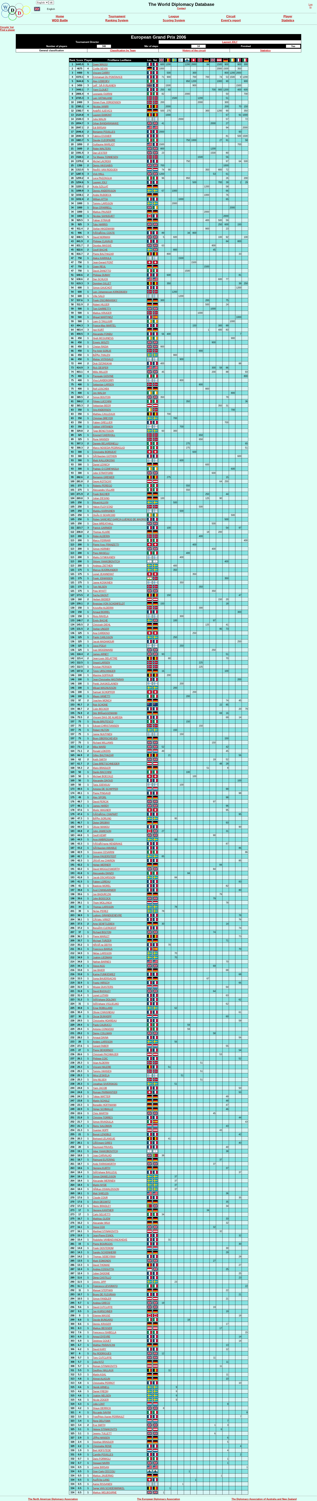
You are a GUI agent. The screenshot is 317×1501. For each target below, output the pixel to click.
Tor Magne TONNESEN (105, 157)
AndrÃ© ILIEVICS (102, 110)
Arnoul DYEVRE (101, 1336)
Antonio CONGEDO (103, 1029)
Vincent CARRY (101, 72)
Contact (181, 8)
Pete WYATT (100, 591)
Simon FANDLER (102, 1298)
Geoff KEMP (99, 835)
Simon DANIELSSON (104, 1176)
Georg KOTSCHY (102, 481)
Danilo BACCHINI (102, 772)
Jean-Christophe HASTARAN (108, 679)
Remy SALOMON (102, 1126)
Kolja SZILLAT (100, 186)
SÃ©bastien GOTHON (105, 456)
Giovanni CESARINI (103, 852)
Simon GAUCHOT (102, 287)
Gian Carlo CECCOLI (104, 1471)
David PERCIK (101, 801)
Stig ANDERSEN (102, 409)
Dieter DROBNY (101, 822)
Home (60, 16)
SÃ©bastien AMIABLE (105, 848)
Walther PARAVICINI (104, 1345)
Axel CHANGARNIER (104, 890)
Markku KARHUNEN (104, 511)
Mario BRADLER (102, 768)
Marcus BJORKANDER (105, 570)
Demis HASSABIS (103, 165)
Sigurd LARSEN (101, 662)
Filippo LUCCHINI (102, 401)
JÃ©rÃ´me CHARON (104, 860)
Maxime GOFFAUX (103, 675)
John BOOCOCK (102, 898)
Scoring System (174, 20)
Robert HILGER (101, 304)
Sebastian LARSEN (103, 384)
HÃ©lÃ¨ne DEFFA (102, 944)
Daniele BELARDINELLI (105, 443)
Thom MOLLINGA (102, 902)
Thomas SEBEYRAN (104, 1256)
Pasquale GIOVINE (103, 376)
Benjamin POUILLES (104, 131)
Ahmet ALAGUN (101, 1378)
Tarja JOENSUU (101, 784)
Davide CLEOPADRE (104, 140)
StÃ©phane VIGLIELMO (106, 1003)
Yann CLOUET (100, 89)
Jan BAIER (99, 970)
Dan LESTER (100, 152)
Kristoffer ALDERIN (103, 607)
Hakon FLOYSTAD (103, 506)
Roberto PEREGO (102, 485)
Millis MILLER (100, 372)
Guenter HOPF (101, 1130)
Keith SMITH (100, 759)
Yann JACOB (100, 1088)
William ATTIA (100, 199)
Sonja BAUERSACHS (104, 978)
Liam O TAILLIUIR (102, 321)
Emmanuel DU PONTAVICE (108, 77)
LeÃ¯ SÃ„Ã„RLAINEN (104, 85)
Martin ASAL (99, 1374)
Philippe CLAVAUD (103, 241)
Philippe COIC (100, 1058)
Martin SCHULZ (101, 1100)
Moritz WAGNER (102, 810)
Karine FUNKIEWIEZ (104, 974)
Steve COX (99, 1227)
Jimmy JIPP (99, 1281)
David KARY (99, 1349)
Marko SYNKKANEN (104, 557)
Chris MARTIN (100, 1113)
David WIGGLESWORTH (106, 869)
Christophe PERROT (104, 1383)
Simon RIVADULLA (103, 1121)
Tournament (116, 16)
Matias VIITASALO (103, 359)
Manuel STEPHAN (103, 1290)
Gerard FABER (101, 1046)
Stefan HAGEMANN (103, 228)
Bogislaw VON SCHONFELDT (109, 603)
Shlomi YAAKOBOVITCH (106, 561)
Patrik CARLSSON (103, 637)
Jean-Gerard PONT (103, 262)
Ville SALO (99, 296)
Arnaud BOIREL (101, 612)
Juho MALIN (99, 119)
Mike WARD (99, 746)
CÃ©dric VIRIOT (102, 919)
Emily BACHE (100, 620)
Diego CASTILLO (102, 1277)
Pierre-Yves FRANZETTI (106, 544)
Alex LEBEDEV (101, 81)
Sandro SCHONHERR (104, 1252)
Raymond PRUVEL (103, 1147)
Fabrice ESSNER (102, 136)
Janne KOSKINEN (102, 582)
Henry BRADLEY (102, 1206)
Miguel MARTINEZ (103, 317)
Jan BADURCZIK (102, 894)
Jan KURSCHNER (102, 1311)
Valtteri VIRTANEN (103, 426)
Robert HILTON (101, 730)
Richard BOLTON (102, 932)
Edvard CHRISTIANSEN (106, 725)
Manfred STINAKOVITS (105, 1231)
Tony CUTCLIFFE (102, 1357)
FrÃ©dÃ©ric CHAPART (105, 814)
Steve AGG (99, 966)
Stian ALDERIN (101, 1062)
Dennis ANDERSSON (104, 190)
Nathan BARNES (102, 961)
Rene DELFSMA (101, 1420)
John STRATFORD (103, 473)
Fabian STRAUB (101, 220)
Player (287, 16)
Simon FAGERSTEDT (104, 856)
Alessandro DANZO (103, 873)
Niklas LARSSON (102, 953)
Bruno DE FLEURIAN (104, 1294)
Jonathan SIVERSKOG (105, 1083)
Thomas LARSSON (103, 907)
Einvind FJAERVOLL (104, 435)
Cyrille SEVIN (100, 68)
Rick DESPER (100, 367)
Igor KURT (98, 329)
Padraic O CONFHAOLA (106, 468)
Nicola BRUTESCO (103, 721)
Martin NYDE (100, 1185)
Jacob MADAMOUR (103, 641)
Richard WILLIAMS (103, 742)
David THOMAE (101, 1265)
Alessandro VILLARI (103, 489)
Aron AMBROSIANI (103, 839)
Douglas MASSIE (102, 245)
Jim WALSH (99, 393)
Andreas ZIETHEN (103, 565)
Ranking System (116, 20)
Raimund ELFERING (104, 1159)
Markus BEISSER (102, 1328)
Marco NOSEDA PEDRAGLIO (109, 447)
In (310, 7)
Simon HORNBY (101, 548)
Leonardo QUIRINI (102, 93)
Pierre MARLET (101, 936)
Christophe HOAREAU (105, 1020)
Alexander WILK (101, 1222)
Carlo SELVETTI (101, 1214)
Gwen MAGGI (100, 64)
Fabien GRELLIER (102, 422)
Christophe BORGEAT (104, 452)
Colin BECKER (101, 709)
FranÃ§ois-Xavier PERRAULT (108, 1416)
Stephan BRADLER (103, 1442)
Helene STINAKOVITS (105, 1429)
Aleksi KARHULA (102, 258)
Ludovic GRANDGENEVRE (107, 915)
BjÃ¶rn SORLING (102, 818)
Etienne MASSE (101, 1315)
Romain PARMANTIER (105, 1092)
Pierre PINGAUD (102, 793)
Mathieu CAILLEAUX (104, 414)
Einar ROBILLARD (102, 1008)
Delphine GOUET (102, 1340)
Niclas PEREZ (100, 911)
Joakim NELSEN (102, 1395)
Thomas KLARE (101, 532)
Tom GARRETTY (102, 308)
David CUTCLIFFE (103, 1307)
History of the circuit (194, 50)
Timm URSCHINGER (104, 671)
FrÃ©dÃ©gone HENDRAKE (107, 843)
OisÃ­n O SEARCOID (104, 515)
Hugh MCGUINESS (103, 338)
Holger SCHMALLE (103, 1109)
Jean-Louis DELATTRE (105, 658)
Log (310, 4)
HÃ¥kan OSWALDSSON (106, 1189)
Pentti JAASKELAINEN (105, 683)
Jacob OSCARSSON (104, 877)
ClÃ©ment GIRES (102, 1142)
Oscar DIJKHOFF (102, 1016)
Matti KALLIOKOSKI (104, 460)
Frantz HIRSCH (101, 982)
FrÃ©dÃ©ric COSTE (104, 233)
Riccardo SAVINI (102, 1412)
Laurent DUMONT (102, 115)
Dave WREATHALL (103, 523)
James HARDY (101, 805)
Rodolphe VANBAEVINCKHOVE (110, 1239)
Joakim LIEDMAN (102, 957)
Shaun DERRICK (102, 1408)
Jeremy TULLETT (102, 1433)
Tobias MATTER (101, 1096)
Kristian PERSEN (102, 666)
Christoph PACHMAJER (105, 1054)
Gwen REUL (99, 266)
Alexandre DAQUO (103, 780)
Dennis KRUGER (102, 1324)
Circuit (230, 16)
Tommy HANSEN (102, 1071)
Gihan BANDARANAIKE (106, 123)
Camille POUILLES (103, 1454)
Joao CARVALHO (102, 1155)
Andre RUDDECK (102, 195)
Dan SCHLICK (100, 279)
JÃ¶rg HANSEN (101, 1437)
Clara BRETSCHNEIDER (106, 763)
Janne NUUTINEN (102, 734)
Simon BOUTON (101, 397)
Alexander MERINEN (104, 1180)
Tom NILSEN (100, 586)
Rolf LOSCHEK (101, 388)
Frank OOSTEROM (103, 1248)
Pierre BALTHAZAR (103, 254)
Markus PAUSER (102, 211)
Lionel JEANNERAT (103, 574)
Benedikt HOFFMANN (104, 1105)
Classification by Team (123, 50)
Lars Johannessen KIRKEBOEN (110, 291)
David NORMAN (101, 237)
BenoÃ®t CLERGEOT (104, 928)
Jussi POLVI (99, 645)
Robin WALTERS (102, 148)
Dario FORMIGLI (102, 1458)
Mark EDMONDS (102, 1260)
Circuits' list (7, 27)
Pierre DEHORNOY (103, 1050)
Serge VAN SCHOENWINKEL (109, 1488)
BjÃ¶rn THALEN (101, 355)
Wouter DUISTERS (103, 987)
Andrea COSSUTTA (103, 1269)
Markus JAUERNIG (103, 1475)
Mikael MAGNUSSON (104, 687)
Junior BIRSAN (101, 1467)
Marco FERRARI (102, 540)
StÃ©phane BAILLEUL (105, 1172)
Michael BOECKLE (103, 776)
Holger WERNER (102, 864)
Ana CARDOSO (101, 633)
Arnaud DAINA (100, 1037)
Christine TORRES (103, 1117)
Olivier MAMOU (101, 827)
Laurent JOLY (230, 42)
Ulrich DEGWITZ (102, 1201)
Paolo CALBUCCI (102, 1025)
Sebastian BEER (102, 405)
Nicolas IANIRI (101, 106)
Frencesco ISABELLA (104, 1332)
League (174, 16)
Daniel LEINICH (101, 464)
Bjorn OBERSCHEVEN (105, 738)
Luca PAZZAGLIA (102, 178)
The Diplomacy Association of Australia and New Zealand (264, 1499)
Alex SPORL (99, 797)
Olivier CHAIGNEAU (103, 1012)
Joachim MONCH (102, 700)
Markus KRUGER (102, 313)
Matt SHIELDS (101, 1193)
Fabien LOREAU (101, 881)
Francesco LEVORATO (105, 1286)
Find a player (7, 30)
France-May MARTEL (104, 325)
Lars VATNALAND (102, 98)
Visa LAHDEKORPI (103, 380)
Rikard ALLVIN (100, 502)
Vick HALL (98, 174)
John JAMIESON (102, 831)
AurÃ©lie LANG (101, 1479)
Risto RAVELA (100, 616)
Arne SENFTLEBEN (103, 923)
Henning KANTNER (103, 1210)
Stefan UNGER (101, 629)
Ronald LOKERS (102, 751)
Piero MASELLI (101, 553)
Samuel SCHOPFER (104, 692)
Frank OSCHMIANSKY (105, 300)
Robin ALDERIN (101, 536)
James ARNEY (101, 654)
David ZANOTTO (102, 270)
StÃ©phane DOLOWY (104, 999)
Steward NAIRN (101, 1463)
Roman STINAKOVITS (105, 1366)
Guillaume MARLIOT (104, 144)
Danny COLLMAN (102, 1033)
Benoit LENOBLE (102, 1134)
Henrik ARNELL (101, 1387)
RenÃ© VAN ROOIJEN (105, 169)
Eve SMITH (99, 1425)
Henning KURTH (101, 1168)
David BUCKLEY (102, 991)
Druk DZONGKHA (102, 363)
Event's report (231, 20)
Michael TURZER (102, 940)
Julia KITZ (98, 1362)
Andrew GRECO (101, 1303)
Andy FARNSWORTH (104, 1164)
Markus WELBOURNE (105, 1492)
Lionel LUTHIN (100, 995)
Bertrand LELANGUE (104, 1138)
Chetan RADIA (100, 346)
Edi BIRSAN (99, 127)
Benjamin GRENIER (103, 477)
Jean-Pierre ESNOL (103, 1235)
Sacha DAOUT (101, 595)
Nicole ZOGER (101, 1399)
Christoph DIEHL (102, 624)
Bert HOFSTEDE (102, 1450)
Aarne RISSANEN (102, 1484)
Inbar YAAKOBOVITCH (105, 1151)
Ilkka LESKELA (101, 1075)
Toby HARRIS (100, 224)
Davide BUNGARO (103, 1319)
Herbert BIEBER (101, 599)
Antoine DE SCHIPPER (105, 789)
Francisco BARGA (102, 949)
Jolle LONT (99, 1404)
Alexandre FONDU (102, 334)
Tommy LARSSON (103, 203)
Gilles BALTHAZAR (103, 755)
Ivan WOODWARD (103, 650)
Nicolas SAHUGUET (104, 216)
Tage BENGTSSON (103, 431)
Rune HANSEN (101, 439)
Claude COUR (100, 1197)
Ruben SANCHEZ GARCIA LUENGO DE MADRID (119, 519)
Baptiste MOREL (102, 885)
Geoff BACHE (100, 249)
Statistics (287, 20)
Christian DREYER (103, 418)
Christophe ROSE (102, 1446)
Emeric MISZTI (101, 342)
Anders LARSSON (102, 1041)
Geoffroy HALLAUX (103, 1370)
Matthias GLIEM (101, 1218)
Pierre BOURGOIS (103, 1244)
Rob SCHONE (100, 704)
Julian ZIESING (101, 498)
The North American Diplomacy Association (53, 1499)
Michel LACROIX (102, 161)
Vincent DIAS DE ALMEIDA (108, 717)
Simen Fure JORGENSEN (107, 102)
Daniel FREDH (100, 1391)
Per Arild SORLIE (102, 350)
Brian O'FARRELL (102, 207)
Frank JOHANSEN (103, 578)
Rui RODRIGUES (102, 1353)
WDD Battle (60, 20)
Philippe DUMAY (101, 275)
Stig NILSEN (99, 1079)
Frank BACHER (101, 494)
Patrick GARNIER (102, 527)
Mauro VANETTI (101, 696)
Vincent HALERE (102, 1067)
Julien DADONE (101, 1273)
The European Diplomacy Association (158, 1499)
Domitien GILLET (102, 283)
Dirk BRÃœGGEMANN (105, 713)
